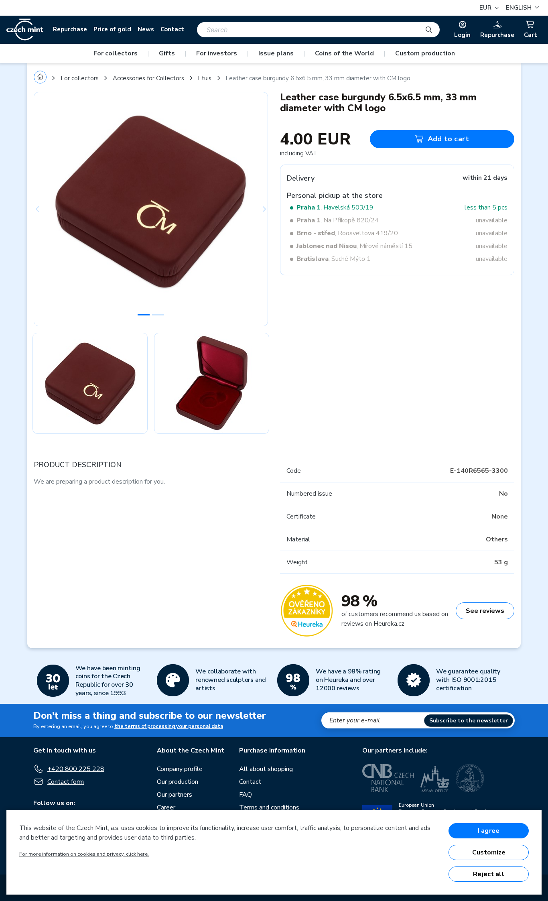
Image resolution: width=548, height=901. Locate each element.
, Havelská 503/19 (334, 207)
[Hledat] (429, 29)
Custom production (425, 53)
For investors (216, 53)
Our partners (174, 794)
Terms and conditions (269, 807)
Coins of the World (344, 53)
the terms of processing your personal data (168, 726)
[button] (521, 8)
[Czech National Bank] (388, 778)
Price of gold (112, 29)
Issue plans (276, 53)
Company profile (180, 769)
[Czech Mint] (24, 29)
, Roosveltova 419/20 (347, 233)
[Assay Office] (434, 778)
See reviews (485, 610)
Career (166, 807)
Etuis (204, 78)
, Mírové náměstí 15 (354, 246)
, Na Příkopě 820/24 (337, 220)
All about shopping (266, 769)
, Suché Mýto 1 (333, 258)
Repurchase (70, 29)
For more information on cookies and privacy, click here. (84, 854)
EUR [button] (486, 8)
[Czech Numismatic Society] (470, 778)
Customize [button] (488, 852)
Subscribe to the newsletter (468, 720)
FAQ (245, 794)
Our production (177, 781)
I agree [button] (488, 830)
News (146, 29)
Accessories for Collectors (148, 78)
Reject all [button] (488, 874)
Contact (172, 29)
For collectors (115, 53)
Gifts (167, 53)
